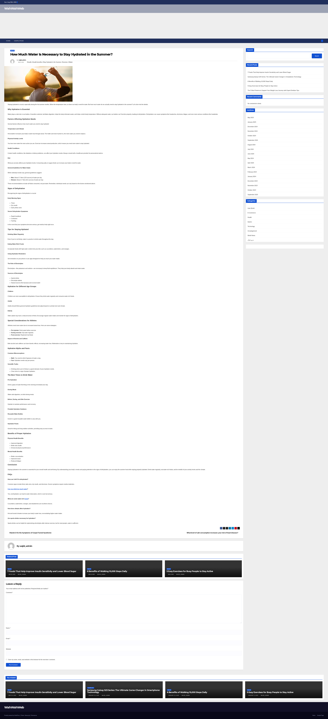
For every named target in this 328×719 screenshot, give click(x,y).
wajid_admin (22, 60)
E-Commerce (252, 213)
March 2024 (251, 167)
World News (251, 235)
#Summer (65, 62)
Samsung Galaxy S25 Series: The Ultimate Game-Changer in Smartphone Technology (274, 77)
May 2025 (251, 117)
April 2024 (251, 163)
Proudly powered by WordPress (12, 715)
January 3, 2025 (253, 695)
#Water (70, 62)
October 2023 (252, 190)
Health (12, 50)
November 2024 (253, 131)
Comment (9, 592)
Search (250, 50)
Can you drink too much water (17, 489)
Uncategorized (252, 231)
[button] (319, 40)
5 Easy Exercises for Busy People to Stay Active (190, 571)
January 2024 (252, 176)
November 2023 (253, 185)
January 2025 (252, 122)
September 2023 (253, 194)
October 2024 (252, 135)
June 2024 (251, 154)
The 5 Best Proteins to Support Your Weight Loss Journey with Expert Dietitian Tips (273, 90)
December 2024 (253, 126)
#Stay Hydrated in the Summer (52, 62)
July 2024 (251, 149)
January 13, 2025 (173, 695)
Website (8, 649)
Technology (251, 226)
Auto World (251, 208)
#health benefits (37, 62)
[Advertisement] (164, 26)
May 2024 (251, 158)
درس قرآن (251, 240)
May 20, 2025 (12, 695)
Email (8, 638)
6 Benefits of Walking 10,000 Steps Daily (107, 571)
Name (8, 628)
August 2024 (251, 144)
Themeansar (34, 715)
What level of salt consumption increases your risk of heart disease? (213, 533)
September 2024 (253, 140)
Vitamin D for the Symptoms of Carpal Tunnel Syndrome (30, 533)
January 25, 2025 (93, 695)
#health (29, 62)
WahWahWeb (14, 8)
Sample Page (19, 41)
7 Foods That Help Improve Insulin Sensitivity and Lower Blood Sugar (41, 571)
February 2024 (252, 172)
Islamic (250, 222)
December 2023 (253, 181)
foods (26, 499)
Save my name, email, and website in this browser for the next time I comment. (31, 659)
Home (8, 41)
